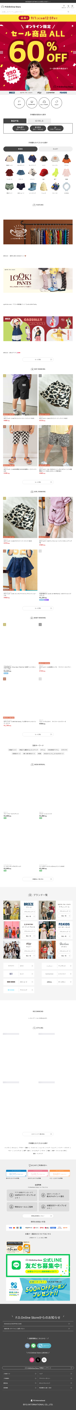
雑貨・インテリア (38, 1146)
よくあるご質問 (43, 1230)
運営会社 (5, 1376)
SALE (56, 105)
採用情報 (5, 1380)
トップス (7, 1140)
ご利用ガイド (32, 1230)
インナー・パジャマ (63, 1140)
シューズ (41, 1140)
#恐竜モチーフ (16, 698)
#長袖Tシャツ (12, 694)
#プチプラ (64, 694)
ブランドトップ (28, 856)
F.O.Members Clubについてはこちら (38, 1180)
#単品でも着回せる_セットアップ (28, 694)
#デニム (43, 694)
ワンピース (34, 1140)
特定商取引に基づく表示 (45, 1380)
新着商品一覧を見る (38, 824)
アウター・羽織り (24, 1140)
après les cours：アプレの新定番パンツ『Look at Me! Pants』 (20, 267)
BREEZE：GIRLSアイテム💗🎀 (11, 297)
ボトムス (14, 1140)
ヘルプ (41, 1366)
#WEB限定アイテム (53, 694)
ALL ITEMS (44, 104)
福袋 (49, 1143)
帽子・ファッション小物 (59, 1143)
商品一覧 (28, 861)
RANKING (31, 104)
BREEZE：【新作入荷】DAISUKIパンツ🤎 (14, 237)
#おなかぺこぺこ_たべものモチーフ (53, 698)
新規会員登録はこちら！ (38, 1208)
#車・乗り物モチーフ (29, 698)
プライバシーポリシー (44, 1371)
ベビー (10, 1143)
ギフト (43, 1143)
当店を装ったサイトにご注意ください (14, 1321)
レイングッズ (17, 1143)
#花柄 (39, 698)
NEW (19, 104)
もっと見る (38, 304)
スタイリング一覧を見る (38, 1127)
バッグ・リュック (51, 1140)
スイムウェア (35, 1143)
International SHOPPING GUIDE (13, 1316)
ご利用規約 (6, 1371)
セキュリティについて (44, 1376)
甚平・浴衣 (27, 1143)
